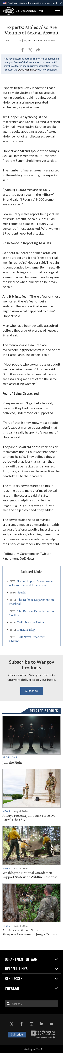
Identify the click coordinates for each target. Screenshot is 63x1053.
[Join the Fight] (31, 740)
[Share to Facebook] (22, 51)
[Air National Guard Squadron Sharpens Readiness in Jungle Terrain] (31, 910)
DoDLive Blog (26, 629)
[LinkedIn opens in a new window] (41, 1024)
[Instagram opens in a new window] (31, 1024)
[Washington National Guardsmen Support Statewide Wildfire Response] (31, 852)
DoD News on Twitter (31, 622)
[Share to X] (30, 51)
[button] (57, 10)
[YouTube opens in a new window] (51, 1024)
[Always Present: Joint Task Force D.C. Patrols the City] (31, 795)
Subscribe (31, 690)
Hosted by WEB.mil (31, 1049)
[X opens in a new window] (12, 1024)
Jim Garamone (35, 40)
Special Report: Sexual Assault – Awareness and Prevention (32, 583)
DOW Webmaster (27, 69)
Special (21, 592)
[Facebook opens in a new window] (21, 1024)
